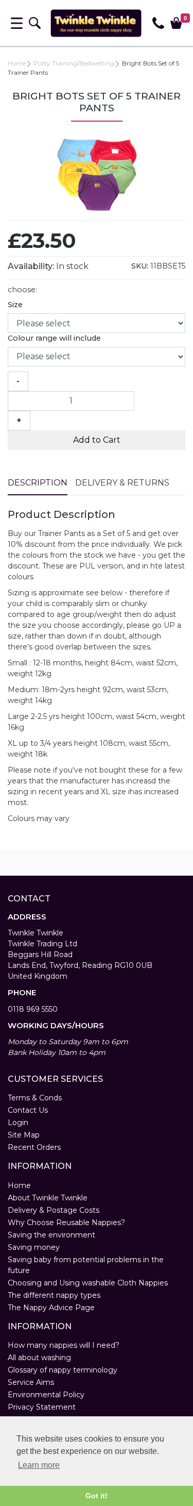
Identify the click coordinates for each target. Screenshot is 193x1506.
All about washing (39, 1357)
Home (17, 63)
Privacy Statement (42, 1407)
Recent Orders (34, 1147)
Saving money (34, 1247)
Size (15, 304)
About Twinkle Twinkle (47, 1197)
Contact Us (28, 1110)
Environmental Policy (46, 1394)
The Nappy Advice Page (51, 1307)
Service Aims (31, 1382)
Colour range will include (54, 338)
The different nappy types (54, 1295)
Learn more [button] (39, 1465)
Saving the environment (51, 1235)
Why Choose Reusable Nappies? (66, 1222)
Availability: (31, 266)
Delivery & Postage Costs (53, 1210)
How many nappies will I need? (63, 1345)
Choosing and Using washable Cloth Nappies (88, 1282)
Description (37, 483)
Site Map (24, 1135)
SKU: (139, 266)
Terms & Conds (35, 1097)
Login (18, 1122)
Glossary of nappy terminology (62, 1370)
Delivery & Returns (122, 483)
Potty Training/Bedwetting (73, 63)
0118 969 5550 (33, 1009)
